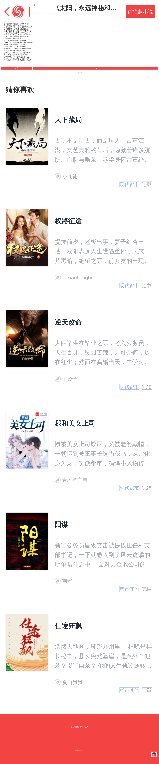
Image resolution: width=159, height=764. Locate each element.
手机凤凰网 (74, 727)
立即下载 (79, 72)
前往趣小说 (140, 11)
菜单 (16, 68)
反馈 (86, 727)
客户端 (81, 727)
